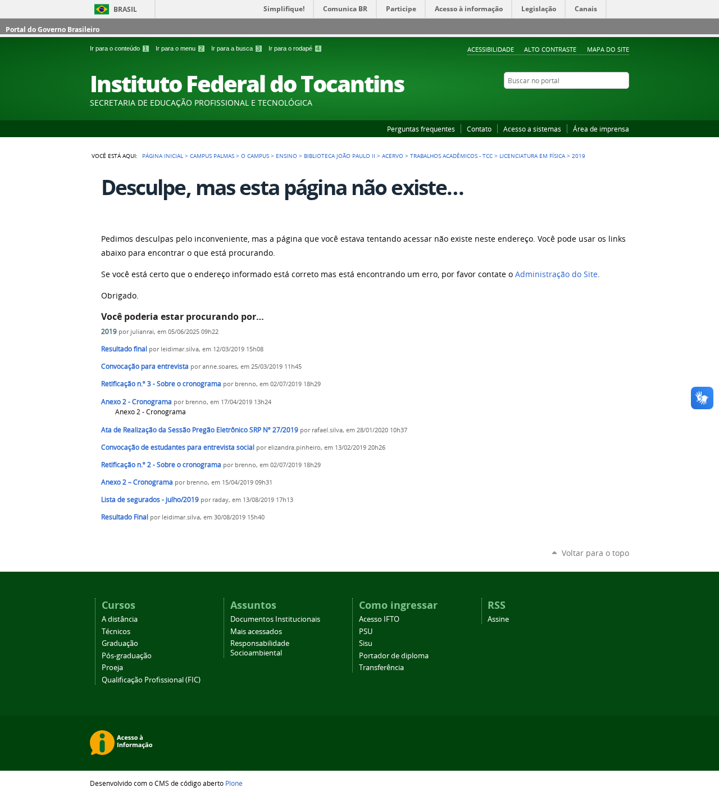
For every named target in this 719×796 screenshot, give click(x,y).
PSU (365, 631)
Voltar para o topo (595, 553)
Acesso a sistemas (532, 128)
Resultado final (124, 349)
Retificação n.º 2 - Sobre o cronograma (161, 464)
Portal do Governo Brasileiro (52, 29)
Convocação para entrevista (145, 366)
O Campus (255, 156)
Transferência (381, 667)
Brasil (125, 9)
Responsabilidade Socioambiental (259, 648)
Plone (234, 783)
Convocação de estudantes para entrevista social (177, 447)
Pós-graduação (127, 656)
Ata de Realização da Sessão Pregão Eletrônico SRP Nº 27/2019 (199, 430)
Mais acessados (256, 631)
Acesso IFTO (379, 619)
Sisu (365, 643)
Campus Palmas (212, 156)
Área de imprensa (601, 128)
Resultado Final (124, 517)
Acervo (392, 156)
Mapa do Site (608, 49)
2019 (109, 331)
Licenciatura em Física (532, 156)
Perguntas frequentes (421, 128)
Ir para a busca (235, 48)
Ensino (286, 156)
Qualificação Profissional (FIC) (151, 680)
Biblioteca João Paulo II (339, 156)
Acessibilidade (490, 49)
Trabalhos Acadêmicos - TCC (451, 156)
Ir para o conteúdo (118, 48)
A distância (120, 619)
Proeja (112, 667)
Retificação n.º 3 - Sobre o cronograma (161, 383)
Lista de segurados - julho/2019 (150, 499)
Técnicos (116, 631)
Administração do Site (556, 274)
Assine (498, 619)
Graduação (120, 643)
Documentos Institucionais (275, 619)
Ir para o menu (179, 48)
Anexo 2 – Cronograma (137, 482)
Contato (479, 128)
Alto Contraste (550, 49)
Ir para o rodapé (294, 48)
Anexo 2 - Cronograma (136, 401)
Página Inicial (162, 156)
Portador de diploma (394, 656)
